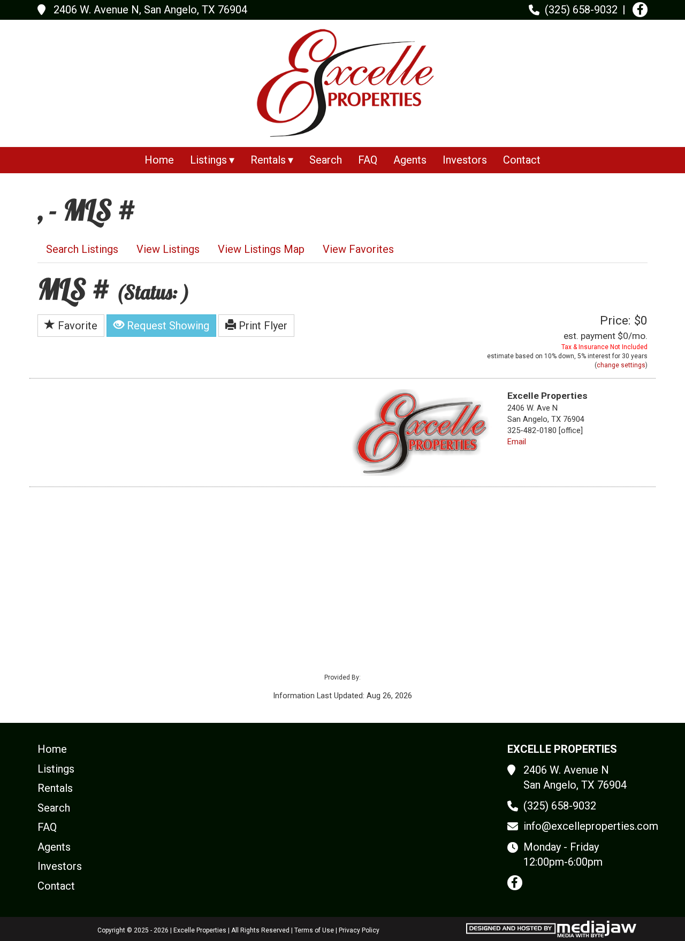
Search (325, 159)
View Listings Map (261, 249)
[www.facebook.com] (640, 9)
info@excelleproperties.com (590, 826)
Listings (55, 768)
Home (159, 159)
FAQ (367, 159)
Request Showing (166, 325)
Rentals (55, 788)
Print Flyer (261, 325)
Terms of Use (314, 930)
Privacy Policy (359, 930)
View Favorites (358, 249)
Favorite (76, 325)
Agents (410, 159)
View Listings (168, 249)
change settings (621, 365)
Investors (465, 159)
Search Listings (82, 249)
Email (516, 441)
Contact (522, 159)
